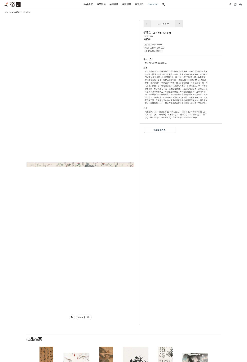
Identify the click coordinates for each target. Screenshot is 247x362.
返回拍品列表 (160, 130)
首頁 (6, 12)
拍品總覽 (15, 12)
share (80, 317)
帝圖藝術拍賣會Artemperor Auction (12, 4)
